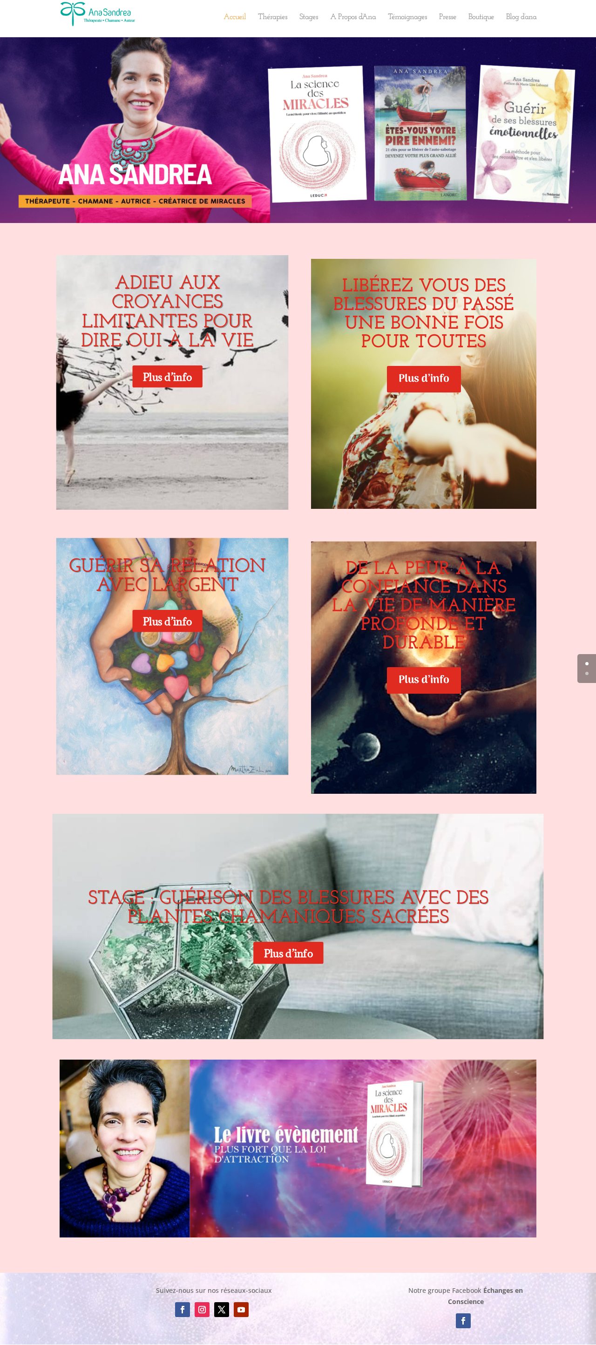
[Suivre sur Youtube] (241, 1309)
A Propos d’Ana (353, 17)
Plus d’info (167, 377)
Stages (308, 17)
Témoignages (407, 17)
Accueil (235, 17)
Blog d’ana (521, 17)
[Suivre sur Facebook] (182, 1309)
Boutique (481, 17)
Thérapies (272, 17)
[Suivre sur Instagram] (202, 1309)
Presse (447, 17)
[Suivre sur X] (221, 1309)
